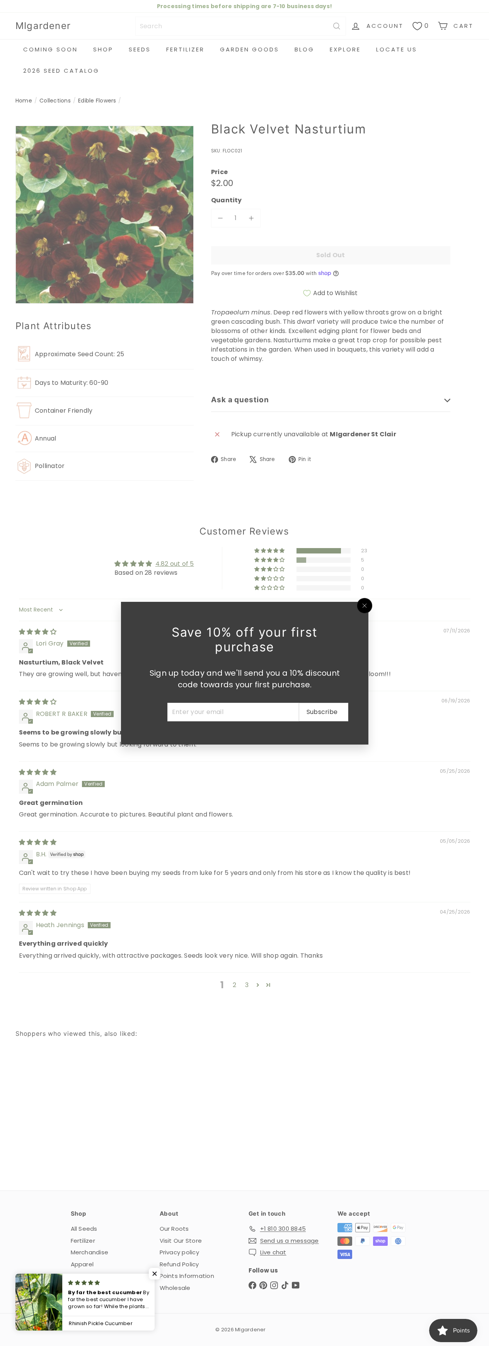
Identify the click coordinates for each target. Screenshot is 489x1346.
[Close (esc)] (364, 605)
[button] (154, 1273)
